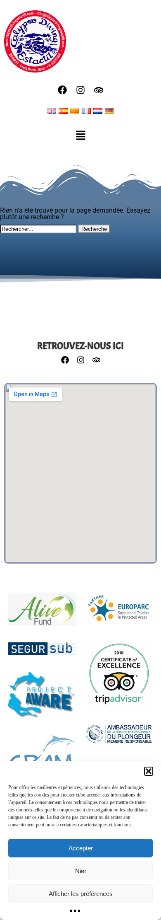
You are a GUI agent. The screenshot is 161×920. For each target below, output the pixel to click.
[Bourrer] (42, 757)
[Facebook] (62, 90)
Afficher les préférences (81, 893)
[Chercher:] (39, 228)
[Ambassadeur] (119, 737)
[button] (148, 771)
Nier (80, 870)
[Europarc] (119, 612)
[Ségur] (42, 652)
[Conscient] (42, 699)
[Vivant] (42, 613)
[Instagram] (80, 90)
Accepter (81, 848)
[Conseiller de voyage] (119, 678)
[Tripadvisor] (99, 90)
